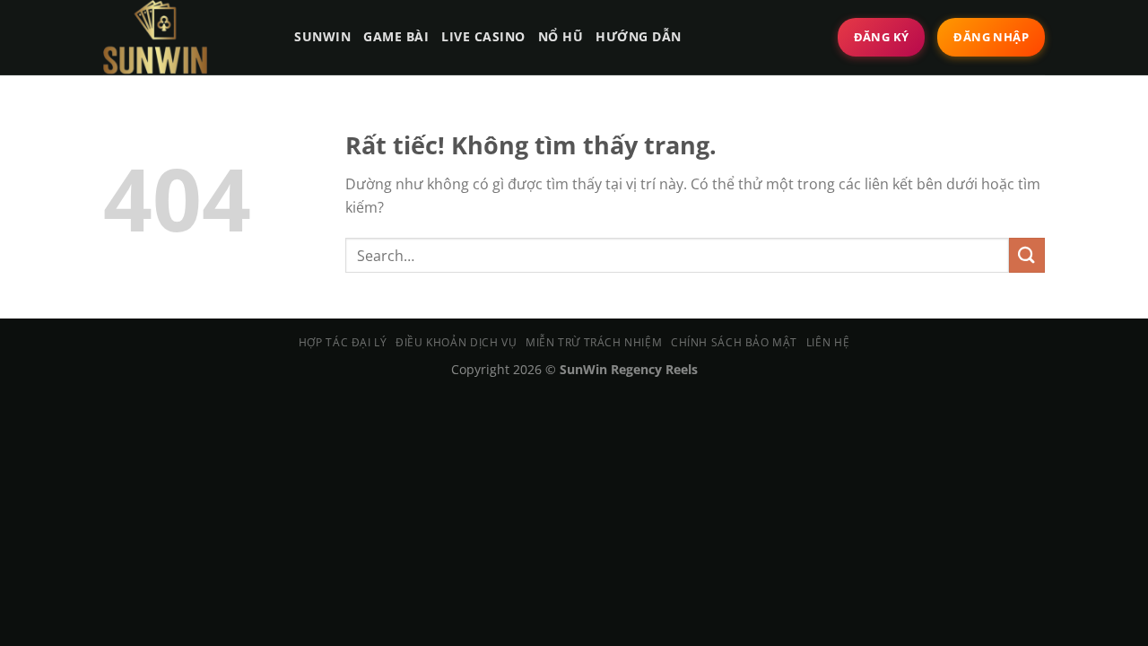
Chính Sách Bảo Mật (734, 342)
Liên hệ (827, 342)
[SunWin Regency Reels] (182, 37)
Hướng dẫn (639, 36)
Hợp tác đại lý (343, 342)
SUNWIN (322, 36)
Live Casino (483, 36)
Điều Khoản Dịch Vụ (456, 342)
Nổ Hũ (561, 36)
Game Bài (396, 36)
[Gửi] (1027, 255)
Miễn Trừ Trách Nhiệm (594, 342)
